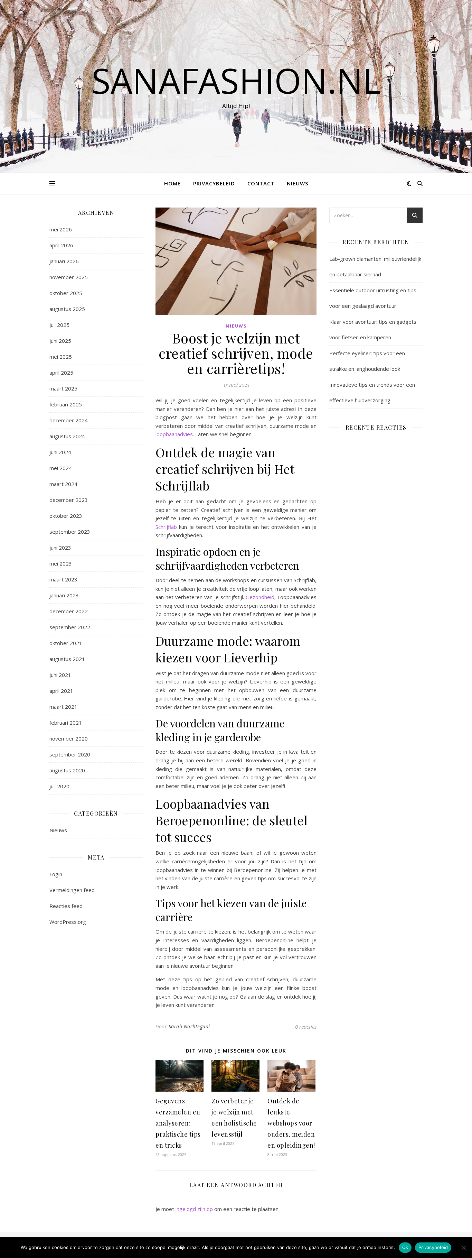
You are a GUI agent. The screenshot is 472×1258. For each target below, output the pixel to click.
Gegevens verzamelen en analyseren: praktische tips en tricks (178, 1123)
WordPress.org (67, 921)
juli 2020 (59, 786)
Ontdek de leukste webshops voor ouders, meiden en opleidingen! (291, 1123)
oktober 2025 (65, 293)
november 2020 (68, 738)
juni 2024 (60, 452)
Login (55, 874)
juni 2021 (60, 674)
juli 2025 (59, 324)
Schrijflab (166, 526)
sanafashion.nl (236, 80)
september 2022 (69, 627)
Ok (405, 1247)
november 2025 (68, 277)
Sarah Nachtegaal (189, 1026)
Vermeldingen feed (72, 890)
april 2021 (61, 690)
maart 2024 (63, 483)
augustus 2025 (67, 308)
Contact (260, 183)
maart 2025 (63, 388)
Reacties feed (66, 905)
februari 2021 (65, 722)
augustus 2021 (67, 658)
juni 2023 (60, 547)
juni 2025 (60, 340)
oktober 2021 (65, 643)
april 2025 (61, 372)
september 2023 (69, 531)
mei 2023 (60, 563)
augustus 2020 (67, 770)
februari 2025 (65, 404)
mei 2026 (60, 229)
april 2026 (61, 245)
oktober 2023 (65, 515)
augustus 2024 (67, 436)
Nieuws (297, 183)
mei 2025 (60, 356)
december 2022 (68, 611)
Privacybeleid (214, 183)
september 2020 (69, 754)
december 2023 (68, 499)
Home (172, 183)
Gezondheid (260, 597)
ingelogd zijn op (194, 1208)
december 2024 (68, 420)
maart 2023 (63, 579)
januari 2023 (64, 595)
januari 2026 (64, 261)
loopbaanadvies (174, 434)
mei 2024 (60, 468)
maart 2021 (63, 706)
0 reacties (306, 1026)
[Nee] (463, 1247)
